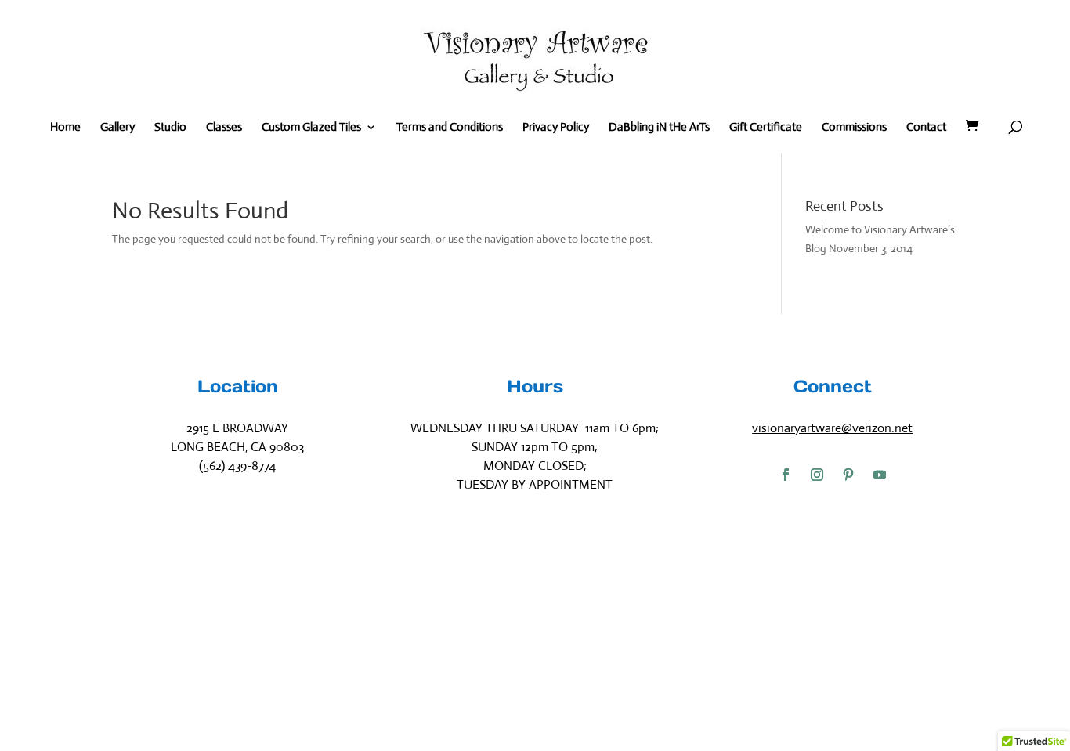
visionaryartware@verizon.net (832, 428)
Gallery (117, 127)
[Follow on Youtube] (879, 474)
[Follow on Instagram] (817, 474)
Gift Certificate (765, 127)
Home (65, 127)
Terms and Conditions (449, 127)
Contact (926, 127)
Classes (224, 127)
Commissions (854, 127)
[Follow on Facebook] (785, 474)
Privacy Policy (555, 127)
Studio (170, 127)
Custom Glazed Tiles (311, 127)
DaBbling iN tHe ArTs (659, 127)
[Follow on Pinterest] (848, 474)
